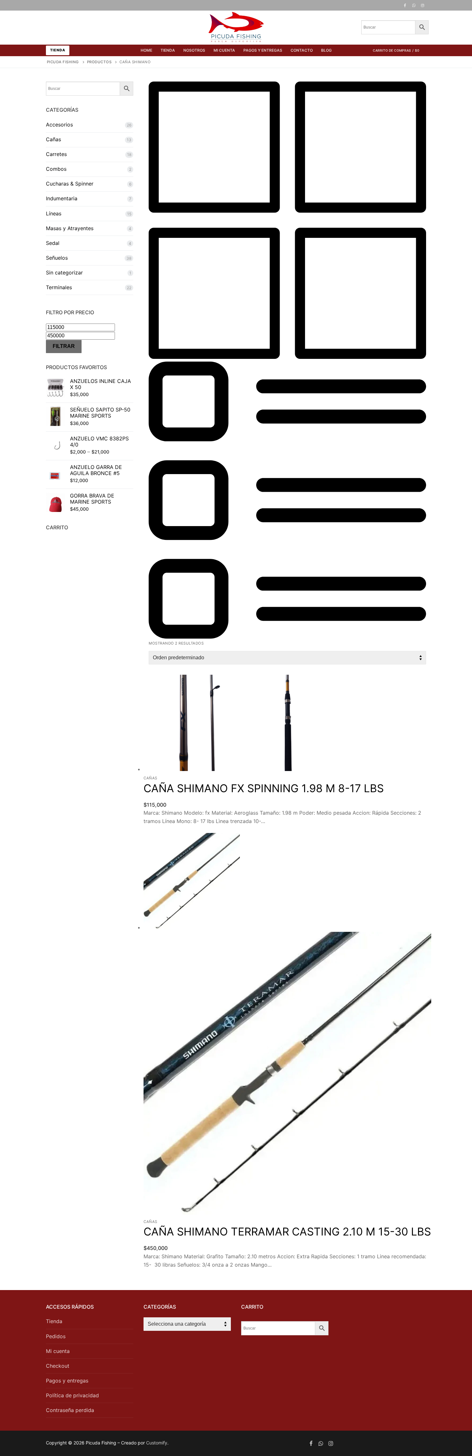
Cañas (150, 778)
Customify (156, 1442)
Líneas (53, 213)
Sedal (52, 243)
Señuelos (57, 258)
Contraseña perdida (70, 1410)
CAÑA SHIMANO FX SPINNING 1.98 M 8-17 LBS (264, 788)
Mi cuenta (58, 1351)
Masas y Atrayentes (69, 228)
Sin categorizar (64, 272)
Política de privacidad (72, 1395)
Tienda (57, 50)
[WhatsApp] (413, 5)
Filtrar (64, 346)
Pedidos (56, 1336)
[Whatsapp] (321, 1443)
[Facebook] (404, 5)
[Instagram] (422, 5)
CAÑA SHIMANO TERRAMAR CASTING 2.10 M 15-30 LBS (287, 1231)
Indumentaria (61, 198)
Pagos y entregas (67, 1380)
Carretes (56, 154)
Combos (56, 169)
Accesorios (59, 124)
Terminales (59, 287)
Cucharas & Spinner (69, 183)
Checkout (57, 1366)
